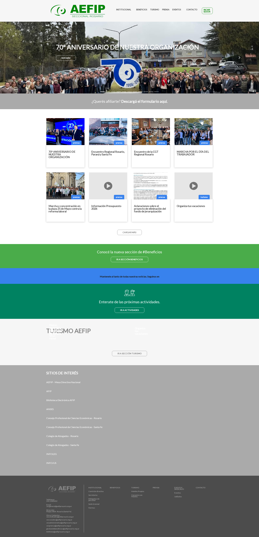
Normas (91, 508)
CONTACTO (200, 487)
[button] (19, 57)
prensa (165, 9)
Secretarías (93, 495)
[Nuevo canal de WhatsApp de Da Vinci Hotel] (87, 345)
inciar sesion (207, 11)
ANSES (50, 409)
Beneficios (141, 9)
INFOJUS (51, 462)
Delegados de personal (93, 499)
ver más (65, 58)
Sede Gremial (93, 504)
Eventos (176, 9)
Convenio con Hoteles (136, 495)
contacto (191, 9)
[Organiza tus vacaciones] (172, 340)
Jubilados (178, 496)
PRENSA (156, 487)
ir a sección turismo (129, 353)
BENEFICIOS (115, 487)
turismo (154, 9)
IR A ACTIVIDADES (129, 310)
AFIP (49, 391)
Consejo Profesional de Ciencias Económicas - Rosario (74, 418)
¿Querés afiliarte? (130, 101)
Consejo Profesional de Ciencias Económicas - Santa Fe (74, 427)
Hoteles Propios (137, 491)
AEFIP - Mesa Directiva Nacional (63, 382)
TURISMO (135, 487)
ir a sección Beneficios (129, 259)
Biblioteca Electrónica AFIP (60, 400)
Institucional (123, 9)
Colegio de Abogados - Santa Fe (62, 445)
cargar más (129, 232)
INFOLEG (51, 454)
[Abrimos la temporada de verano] (87, 340)
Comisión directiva (96, 491)
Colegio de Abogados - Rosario (62, 436)
